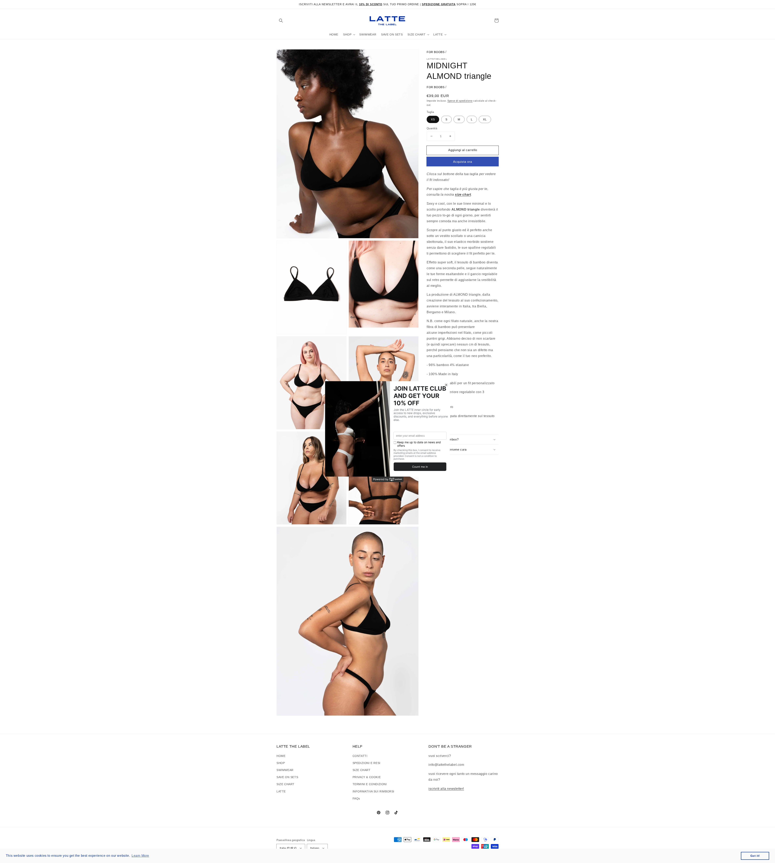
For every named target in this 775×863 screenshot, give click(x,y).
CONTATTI (360, 756)
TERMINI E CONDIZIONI (370, 784)
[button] (280, 20)
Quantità (432, 128)
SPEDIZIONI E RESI (366, 763)
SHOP (280, 763)
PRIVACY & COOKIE (367, 777)
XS (433, 119)
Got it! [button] (755, 855)
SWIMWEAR (284, 770)
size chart (463, 194)
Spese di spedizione (459, 100)
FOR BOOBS (435, 52)
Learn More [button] (140, 855)
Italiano (314, 848)
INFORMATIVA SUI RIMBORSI (373, 791)
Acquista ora (462, 161)
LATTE (281, 791)
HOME (280, 756)
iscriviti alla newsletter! (446, 788)
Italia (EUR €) (288, 848)
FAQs (356, 798)
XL (485, 119)
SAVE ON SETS (287, 777)
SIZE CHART (285, 784)
